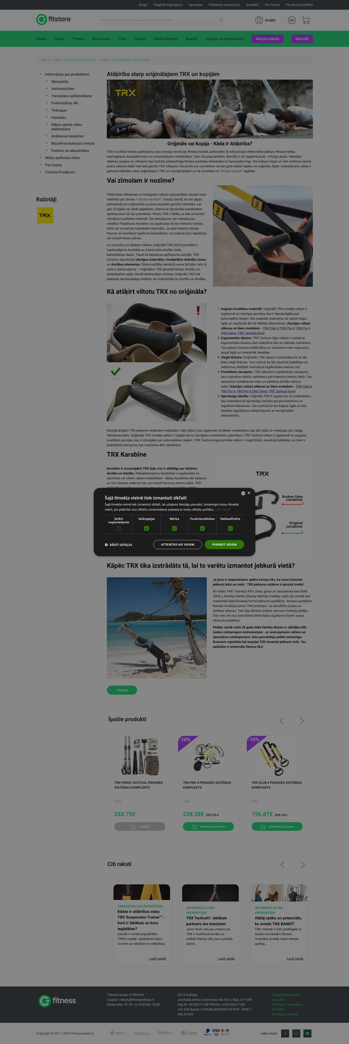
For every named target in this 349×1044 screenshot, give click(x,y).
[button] (118, 544)
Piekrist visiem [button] (224, 544)
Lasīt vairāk (223, 509)
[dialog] (174, 522)
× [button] (248, 493)
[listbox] (243, 493)
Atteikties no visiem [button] (177, 544)
